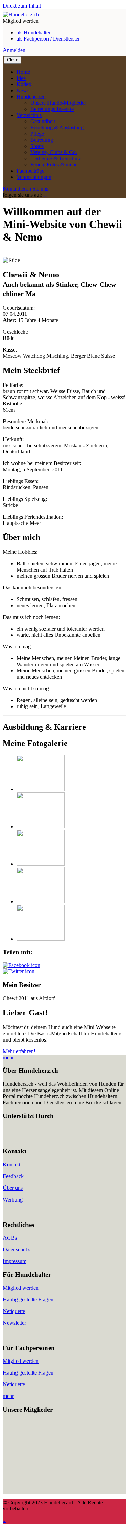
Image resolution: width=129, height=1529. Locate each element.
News (23, 90)
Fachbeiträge (30, 171)
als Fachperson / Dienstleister (48, 39)
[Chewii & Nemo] (41, 789)
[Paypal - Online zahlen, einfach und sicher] (10, 1138)
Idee (21, 78)
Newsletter (14, 1323)
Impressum (14, 1261)
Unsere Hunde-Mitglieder (58, 103)
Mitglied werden (21, 1288)
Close (12, 59)
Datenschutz (16, 1249)
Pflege (37, 134)
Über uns (13, 1188)
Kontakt (11, 1165)
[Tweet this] (18, 971)
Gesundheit (42, 121)
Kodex (24, 84)
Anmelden (14, 50)
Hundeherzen (31, 97)
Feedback (13, 1176)
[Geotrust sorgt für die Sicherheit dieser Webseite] (23, 1138)
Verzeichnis (29, 115)
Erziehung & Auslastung (57, 127)
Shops (37, 146)
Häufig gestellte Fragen (28, 1299)
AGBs (10, 1238)
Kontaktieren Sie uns (25, 189)
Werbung (13, 1200)
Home (23, 72)
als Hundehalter (34, 32)
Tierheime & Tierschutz (55, 158)
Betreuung (41, 140)
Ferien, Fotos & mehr (53, 165)
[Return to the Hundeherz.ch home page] (21, 15)
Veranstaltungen (34, 177)
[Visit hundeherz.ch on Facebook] (21, 965)
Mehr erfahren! (19, 1051)
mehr (8, 1057)
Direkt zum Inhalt (22, 6)
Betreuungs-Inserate (52, 109)
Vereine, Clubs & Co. (53, 152)
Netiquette (14, 1311)
